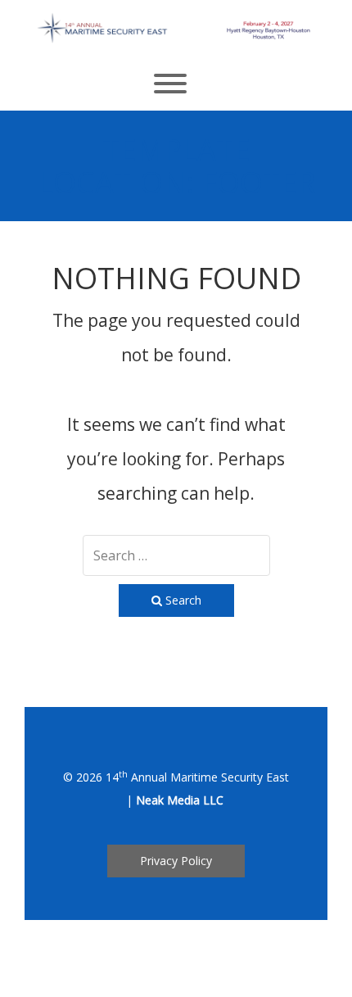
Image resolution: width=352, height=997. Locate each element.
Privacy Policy (176, 860)
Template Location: (176, 165)
